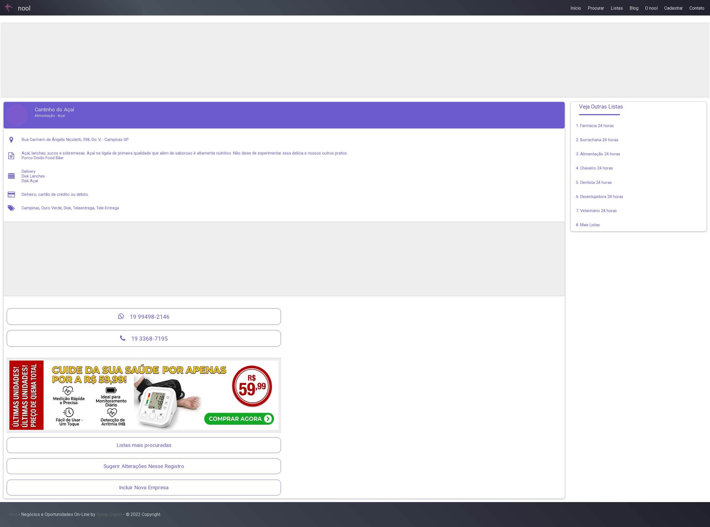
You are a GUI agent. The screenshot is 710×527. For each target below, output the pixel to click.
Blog (634, 8)
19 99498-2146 (149, 316)
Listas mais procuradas (143, 445)
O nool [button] (651, 8)
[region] (284, 60)
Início (575, 8)
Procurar (596, 8)
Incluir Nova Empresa (144, 487)
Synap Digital (109, 514)
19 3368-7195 (149, 338)
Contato (696, 8)
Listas (617, 8)
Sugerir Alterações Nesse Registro (143, 466)
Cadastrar (673, 8)
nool (13, 514)
